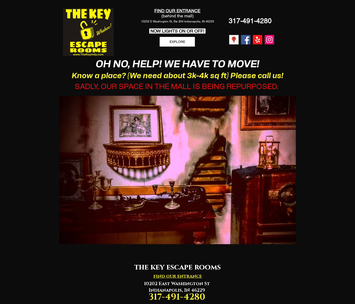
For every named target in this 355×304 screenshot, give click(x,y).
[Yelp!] (257, 39)
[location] (234, 39)
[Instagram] (269, 39)
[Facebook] (245, 39)
